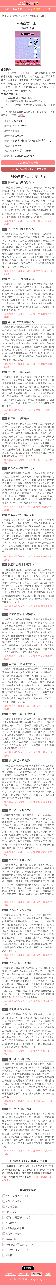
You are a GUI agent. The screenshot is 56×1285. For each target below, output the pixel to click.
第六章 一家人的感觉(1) (22, 664)
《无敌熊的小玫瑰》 (16, 1228)
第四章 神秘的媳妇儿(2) (21, 514)
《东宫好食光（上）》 (17, 1250)
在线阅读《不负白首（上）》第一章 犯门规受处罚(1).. (28, 222)
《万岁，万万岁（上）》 (18, 1217)
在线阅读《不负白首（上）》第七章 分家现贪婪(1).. (28, 803)
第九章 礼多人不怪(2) (20, 1009)
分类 (27, 9)
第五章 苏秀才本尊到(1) (21, 564)
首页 (6, 9)
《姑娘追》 (11, 1223)
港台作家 (17, 9)
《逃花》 (10, 1255)
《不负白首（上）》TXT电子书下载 (28, 1161)
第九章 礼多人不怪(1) (20, 963)
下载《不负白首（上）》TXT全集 (28, 169)
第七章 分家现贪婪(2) (20, 810)
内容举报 (36, 1274)
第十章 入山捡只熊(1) (20, 1059)
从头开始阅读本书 (28, 162)
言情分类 (23, 1274)
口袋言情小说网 (19, 1279)
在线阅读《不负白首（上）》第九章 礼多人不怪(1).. (28, 1003)
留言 (48, 1274)
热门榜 (36, 9)
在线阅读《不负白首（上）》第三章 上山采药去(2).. (28, 461)
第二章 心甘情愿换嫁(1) (21, 278)
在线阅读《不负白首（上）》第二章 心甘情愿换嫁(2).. (28, 365)
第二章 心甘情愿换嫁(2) (21, 322)
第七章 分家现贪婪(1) (20, 760)
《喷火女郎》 (12, 1212)
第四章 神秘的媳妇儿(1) (21, 468)
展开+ (21, 115)
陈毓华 (24, 15)
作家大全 (10, 1274)
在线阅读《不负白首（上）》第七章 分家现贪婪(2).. (28, 853)
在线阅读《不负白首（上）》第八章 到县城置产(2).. (28, 956)
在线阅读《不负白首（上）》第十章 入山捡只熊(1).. (28, 1102)
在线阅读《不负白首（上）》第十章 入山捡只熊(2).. (28, 1152)
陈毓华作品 (28, 28)
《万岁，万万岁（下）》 (18, 1195)
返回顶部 (28, 1268)
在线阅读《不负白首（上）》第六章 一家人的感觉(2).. (28, 754)
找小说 (47, 9)
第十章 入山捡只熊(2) (20, 1109)
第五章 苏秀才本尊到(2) (22, 614)
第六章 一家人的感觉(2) (22, 714)
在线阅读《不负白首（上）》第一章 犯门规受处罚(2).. (28, 272)
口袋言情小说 (11, 15)
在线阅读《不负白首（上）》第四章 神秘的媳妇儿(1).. (28, 508)
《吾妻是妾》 (12, 1206)
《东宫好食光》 (13, 1233)
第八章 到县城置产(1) (20, 860)
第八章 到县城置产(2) (20, 909)
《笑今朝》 (11, 1239)
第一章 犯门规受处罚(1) (21, 182)
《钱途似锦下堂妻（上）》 (19, 1244)
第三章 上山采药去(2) (19, 418)
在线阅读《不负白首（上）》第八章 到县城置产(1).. (28, 903)
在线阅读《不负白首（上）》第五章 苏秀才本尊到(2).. (28, 657)
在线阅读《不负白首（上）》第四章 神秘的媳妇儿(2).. (28, 558)
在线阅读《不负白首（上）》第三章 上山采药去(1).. (28, 412)
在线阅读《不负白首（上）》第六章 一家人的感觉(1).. (28, 707)
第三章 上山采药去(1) (19, 372)
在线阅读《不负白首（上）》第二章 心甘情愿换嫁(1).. (28, 315)
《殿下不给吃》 (13, 1201)
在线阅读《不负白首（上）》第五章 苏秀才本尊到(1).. (28, 608)
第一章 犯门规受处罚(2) (21, 229)
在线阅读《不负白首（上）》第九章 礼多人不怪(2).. (28, 1052)
